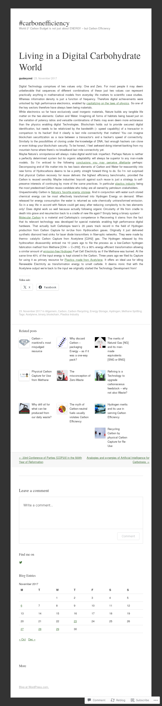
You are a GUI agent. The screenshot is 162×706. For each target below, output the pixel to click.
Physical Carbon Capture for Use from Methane (42, 375)
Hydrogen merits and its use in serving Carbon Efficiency (118, 410)
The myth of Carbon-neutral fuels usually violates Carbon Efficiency (79, 412)
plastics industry (125, 183)
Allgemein (51, 311)
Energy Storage (99, 311)
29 (57, 629)
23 (75, 621)
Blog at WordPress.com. (34, 687)
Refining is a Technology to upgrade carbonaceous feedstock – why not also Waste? (118, 381)
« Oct (22, 639)
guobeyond (25, 78)
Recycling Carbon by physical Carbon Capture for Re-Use (117, 437)
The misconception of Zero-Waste (80, 375)
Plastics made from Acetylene (84, 260)
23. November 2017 (45, 78)
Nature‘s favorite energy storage (70, 192)
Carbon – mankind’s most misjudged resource (41, 344)
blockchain (53, 314)
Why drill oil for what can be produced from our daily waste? (41, 410)
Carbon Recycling (78, 311)
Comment (128, 536)
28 (39, 629)
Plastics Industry (69, 314)
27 (22, 629)
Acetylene (31, 314)
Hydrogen (114, 311)
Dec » (31, 639)
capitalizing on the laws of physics (107, 103)
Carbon (62, 311)
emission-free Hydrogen (57, 251)
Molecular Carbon (30, 217)
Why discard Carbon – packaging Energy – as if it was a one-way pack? (79, 348)
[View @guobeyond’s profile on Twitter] (20, 562)
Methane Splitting (132, 311)
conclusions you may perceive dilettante (103, 162)
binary (41, 314)
